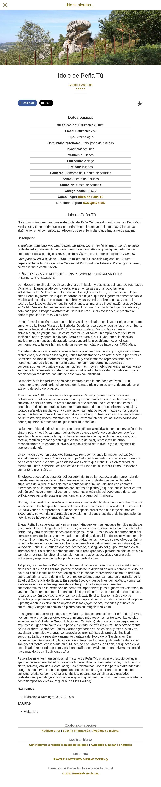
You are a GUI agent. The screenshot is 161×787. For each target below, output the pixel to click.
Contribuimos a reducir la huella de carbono (58, 744)
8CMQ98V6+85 (94, 203)
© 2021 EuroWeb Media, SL (80, 773)
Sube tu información (76, 730)
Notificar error (51, 730)
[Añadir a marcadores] (139, 103)
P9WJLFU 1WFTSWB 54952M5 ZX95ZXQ (80, 759)
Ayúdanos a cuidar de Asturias (111, 744)
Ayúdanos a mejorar (105, 730)
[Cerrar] (5, 5)
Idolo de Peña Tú (90, 197)
